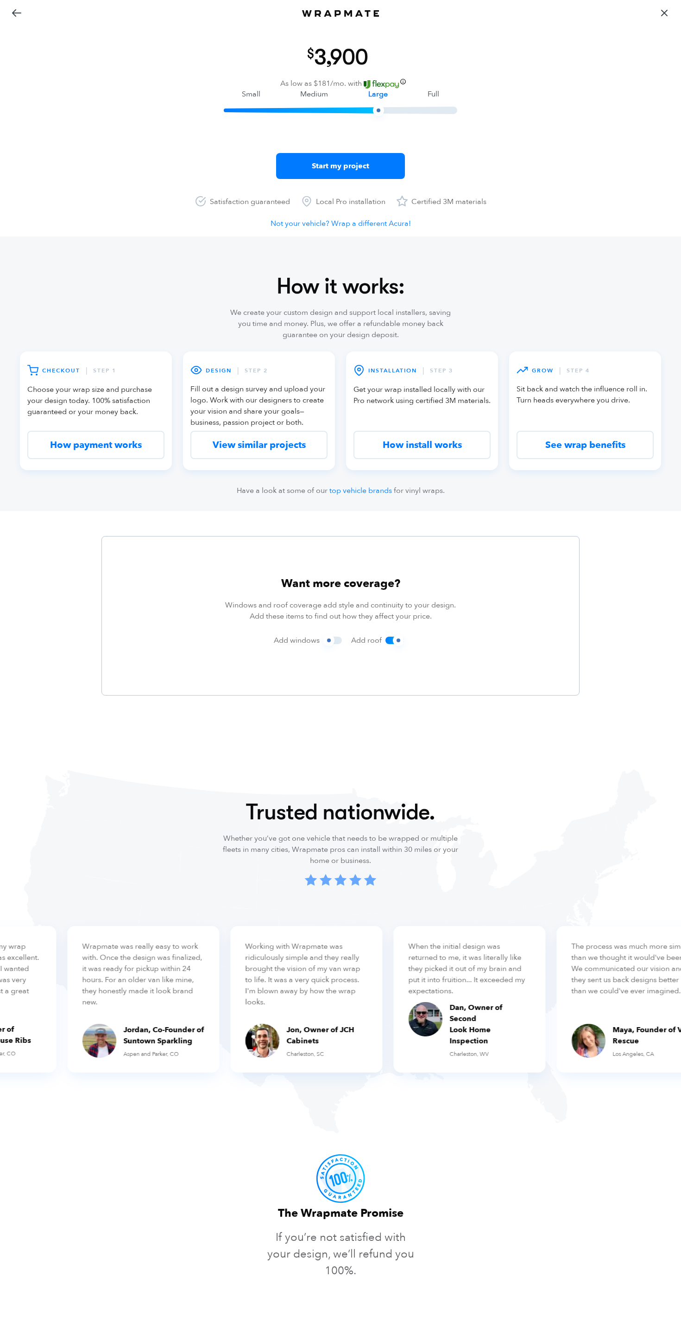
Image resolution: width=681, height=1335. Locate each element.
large (378, 94)
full (433, 94)
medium (314, 94)
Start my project (340, 166)
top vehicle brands (360, 490)
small (251, 94)
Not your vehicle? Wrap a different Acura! (341, 223)
